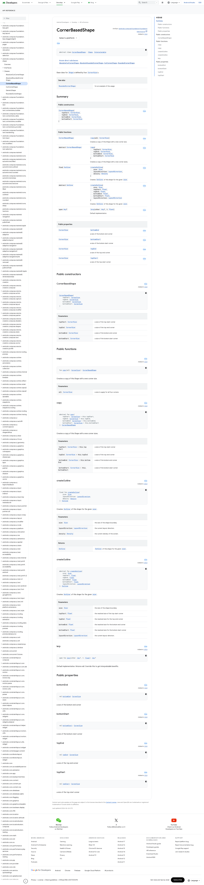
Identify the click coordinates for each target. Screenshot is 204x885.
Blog (92, 3)
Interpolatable (100, 52)
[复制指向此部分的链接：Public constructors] (83, 274)
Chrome (67, 870)
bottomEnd (95, 230)
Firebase (77, 870)
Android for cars (94, 852)
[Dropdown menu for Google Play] (83, 2)
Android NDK (150, 857)
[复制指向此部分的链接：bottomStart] (71, 714)
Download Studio (152, 854)
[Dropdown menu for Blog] (97, 2)
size (125, 180)
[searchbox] (14, 18)
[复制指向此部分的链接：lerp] (62, 646)
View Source (141, 32)
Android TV (92, 855)
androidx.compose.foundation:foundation (133, 29)
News (33, 855)
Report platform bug (182, 841)
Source (33, 852)
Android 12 (121, 858)
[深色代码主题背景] (146, 50)
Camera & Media (65, 852)
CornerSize (92, 73)
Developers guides (152, 847)
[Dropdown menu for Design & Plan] (51, 2)
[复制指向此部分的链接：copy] (64, 358)
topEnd (93, 249)
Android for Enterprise (38, 845)
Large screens (93, 841)
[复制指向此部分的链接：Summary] (70, 97)
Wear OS (92, 845)
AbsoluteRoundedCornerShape (91, 63)
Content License (111, 802)
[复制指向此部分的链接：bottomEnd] (70, 685)
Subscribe (178, 880)
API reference (9, 10)
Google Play (75, 3)
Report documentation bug (184, 845)
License (40, 880)
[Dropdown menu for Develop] (65, 2)
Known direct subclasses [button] (97, 62)
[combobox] (148, 2)
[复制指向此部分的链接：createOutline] (72, 481)
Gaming (63, 841)
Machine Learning (66, 845)
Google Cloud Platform (92, 870)
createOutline (96, 167)
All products (109, 870)
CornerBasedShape (79, 52)
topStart (94, 258)
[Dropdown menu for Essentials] (33, 2)
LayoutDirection (115, 172)
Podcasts (34, 862)
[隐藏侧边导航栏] (25, 881)
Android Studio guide (153, 844)
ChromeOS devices (95, 848)
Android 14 (121, 852)
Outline (67, 167)
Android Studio (189, 3)
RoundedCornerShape (126, 63)
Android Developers (63, 22)
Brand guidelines (51, 880)
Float (104, 189)
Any (65, 209)
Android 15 (121, 848)
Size (100, 169)
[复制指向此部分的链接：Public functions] (79, 349)
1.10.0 (145, 484)
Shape (90, 52)
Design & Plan (43, 3)
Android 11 (121, 862)
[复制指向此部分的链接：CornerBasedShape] (78, 284)
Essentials (26, 3)
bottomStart (95, 239)
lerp (92, 209)
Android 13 (121, 855)
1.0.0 (145, 34)
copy (92, 138)
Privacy (62, 855)
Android (34, 841)
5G (61, 858)
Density (104, 174)
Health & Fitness (65, 848)
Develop (59, 3)
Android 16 (121, 845)
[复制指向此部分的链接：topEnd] (66, 743)
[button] (14, 27)
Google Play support (182, 848)
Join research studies (182, 852)
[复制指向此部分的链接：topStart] (67, 772)
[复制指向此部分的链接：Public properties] (81, 675)
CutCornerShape (110, 63)
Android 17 (121, 841)
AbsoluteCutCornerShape (69, 63)
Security (34, 848)
